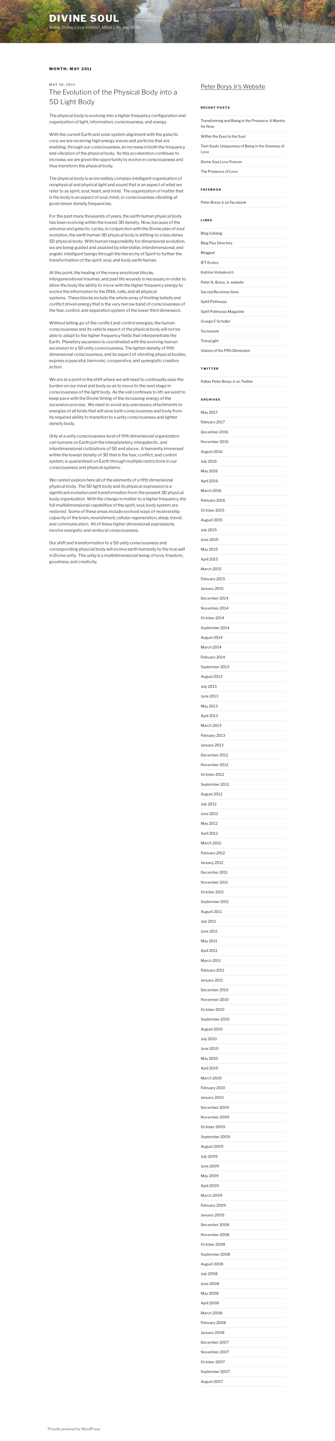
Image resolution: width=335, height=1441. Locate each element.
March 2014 (211, 647)
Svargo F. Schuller (215, 321)
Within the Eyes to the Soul (223, 136)
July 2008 (209, 1273)
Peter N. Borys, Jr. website (222, 282)
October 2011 (212, 892)
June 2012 (209, 813)
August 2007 (212, 1381)
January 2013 (212, 745)
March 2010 (211, 1078)
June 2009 (210, 1166)
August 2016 (211, 451)
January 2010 (212, 1097)
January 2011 (212, 980)
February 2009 (213, 1205)
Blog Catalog (211, 233)
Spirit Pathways (214, 301)
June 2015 (209, 539)
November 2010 (215, 999)
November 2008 (215, 1234)
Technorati (210, 331)
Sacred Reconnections (220, 292)
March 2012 (211, 843)
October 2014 (212, 618)
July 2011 (208, 921)
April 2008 (210, 1303)
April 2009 (210, 1185)
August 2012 (211, 794)
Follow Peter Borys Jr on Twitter (227, 381)
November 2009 (215, 1117)
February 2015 (213, 579)
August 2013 (211, 676)
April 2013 (209, 715)
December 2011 (214, 872)
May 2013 (209, 706)
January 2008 (212, 1332)
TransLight (210, 341)
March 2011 (211, 960)
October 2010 (213, 1009)
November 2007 (215, 1352)
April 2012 (209, 833)
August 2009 (212, 1146)
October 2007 (213, 1362)
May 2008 (210, 1293)
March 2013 (211, 725)
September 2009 (215, 1136)
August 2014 (211, 637)
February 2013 (213, 735)
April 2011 (209, 950)
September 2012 (215, 784)
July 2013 (209, 686)
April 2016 (209, 481)
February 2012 (213, 853)
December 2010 (214, 990)
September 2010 (215, 1019)
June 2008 (210, 1283)
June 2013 (209, 696)
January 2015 (212, 588)
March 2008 (211, 1313)
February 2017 (213, 422)
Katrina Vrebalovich (217, 272)
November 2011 (214, 882)
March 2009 (211, 1195)
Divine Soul (84, 18)
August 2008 (212, 1264)
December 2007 (215, 1342)
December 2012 (214, 755)
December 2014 (214, 598)
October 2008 (213, 1244)
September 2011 (215, 901)
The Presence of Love (219, 171)
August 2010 (212, 1029)
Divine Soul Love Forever (221, 161)
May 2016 (209, 471)
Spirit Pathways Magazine (222, 311)
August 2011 (211, 911)
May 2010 (209, 1058)
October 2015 (212, 510)
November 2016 (214, 441)
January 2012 (212, 862)
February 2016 (213, 500)
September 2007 (215, 1371)
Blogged (208, 252)
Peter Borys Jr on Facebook (223, 202)
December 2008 (215, 1224)
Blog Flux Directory (216, 243)
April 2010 (209, 1068)
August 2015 (211, 520)
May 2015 (209, 549)
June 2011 (209, 931)
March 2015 (211, 569)
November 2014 (214, 608)
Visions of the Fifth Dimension (225, 350)
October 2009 (213, 1126)
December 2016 (214, 432)
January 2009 (212, 1215)
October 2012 (212, 774)
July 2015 (209, 530)
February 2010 (213, 1087)
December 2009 (215, 1107)
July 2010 (209, 1039)
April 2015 (209, 559)
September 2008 (215, 1254)
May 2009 (210, 1175)
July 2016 (209, 461)
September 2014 (215, 627)
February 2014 (213, 657)
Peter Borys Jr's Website (233, 86)
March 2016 (211, 490)
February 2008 (213, 1322)
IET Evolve (210, 262)
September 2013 (215, 666)
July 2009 (209, 1156)
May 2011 (209, 941)
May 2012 (209, 823)
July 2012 (208, 804)
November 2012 (214, 764)
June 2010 (210, 1048)
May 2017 (209, 412)
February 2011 (213, 970)
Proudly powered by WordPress (74, 1429)
